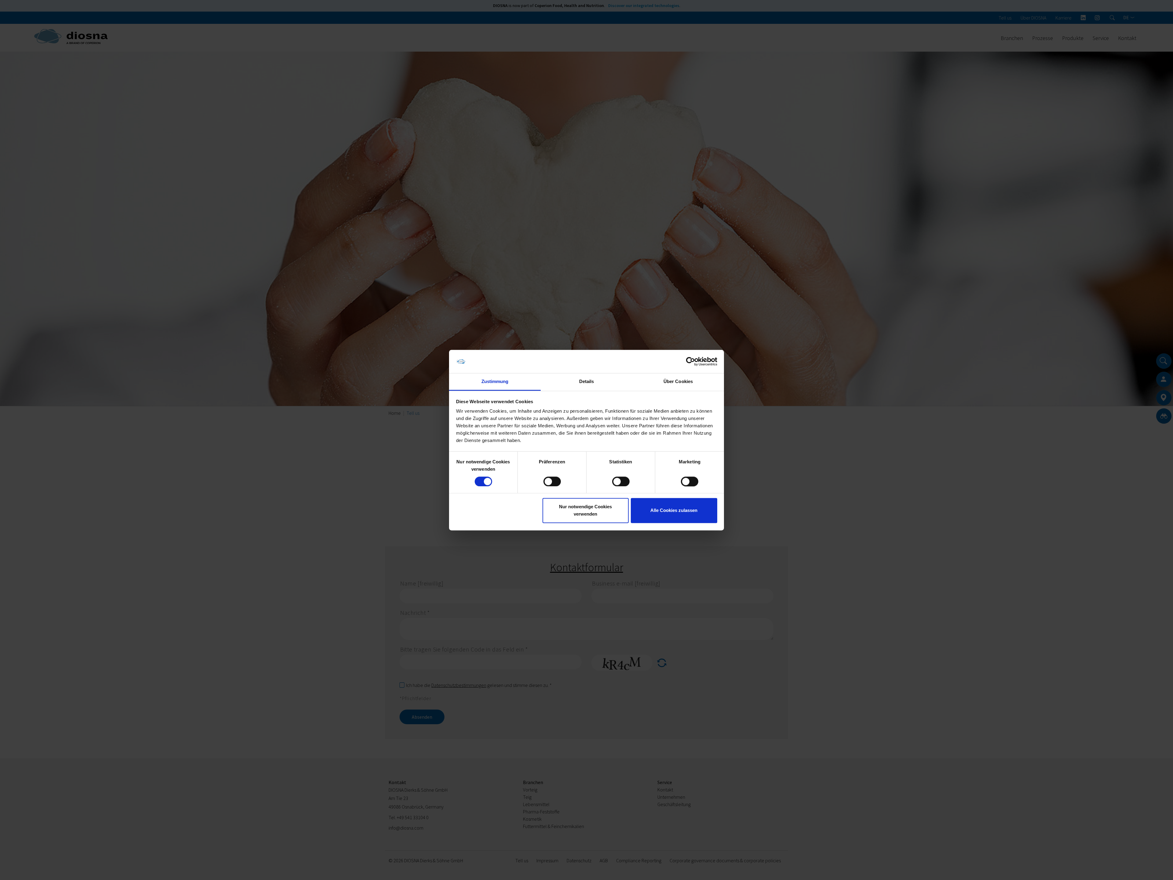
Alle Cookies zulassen (673, 510)
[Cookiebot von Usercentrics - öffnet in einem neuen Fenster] (690, 361)
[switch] (552, 481)
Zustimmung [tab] (495, 381)
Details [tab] (586, 381)
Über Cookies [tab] (678, 381)
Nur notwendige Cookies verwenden (585, 510)
